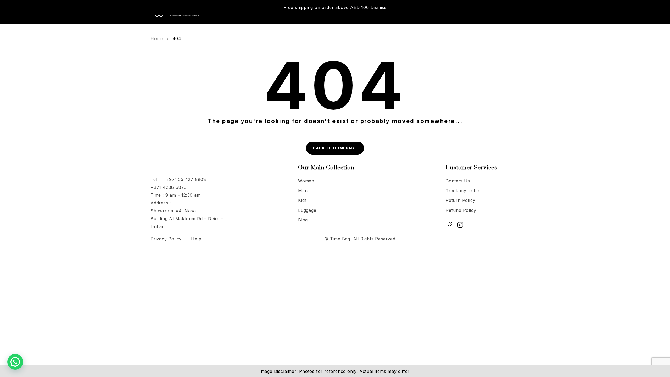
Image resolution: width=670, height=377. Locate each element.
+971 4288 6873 (168, 187)
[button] (15, 362)
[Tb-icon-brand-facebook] (450, 225)
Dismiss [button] (379, 7)
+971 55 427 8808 (186, 179)
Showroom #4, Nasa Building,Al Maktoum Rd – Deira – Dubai (187, 218)
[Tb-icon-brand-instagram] (460, 225)
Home (156, 38)
